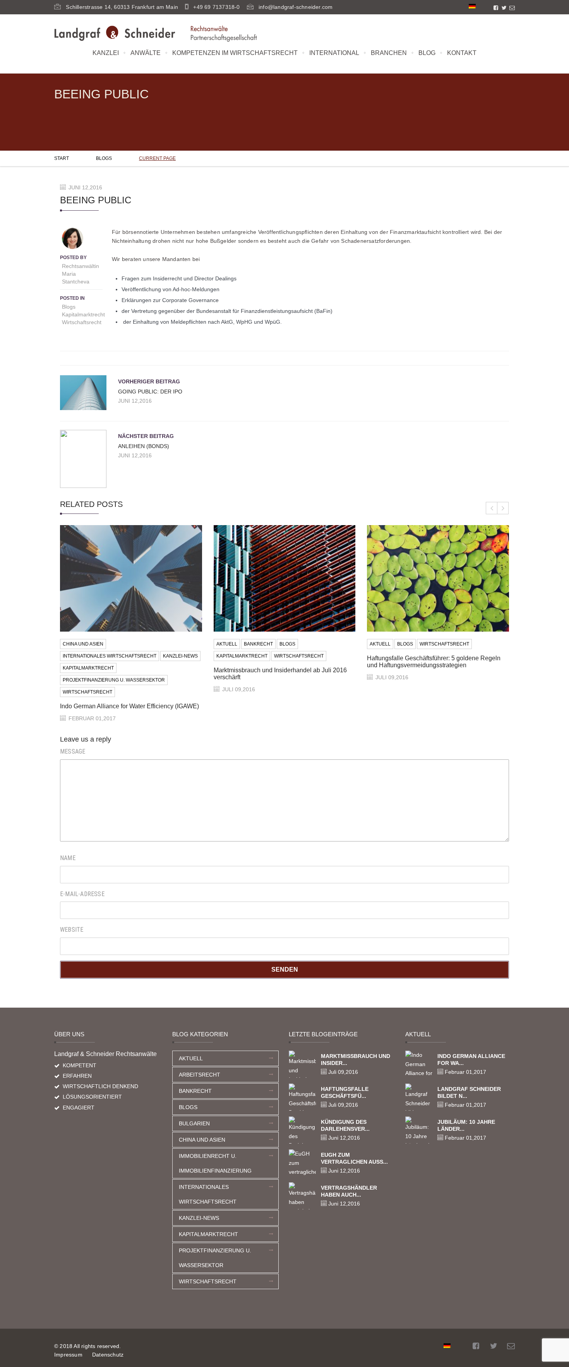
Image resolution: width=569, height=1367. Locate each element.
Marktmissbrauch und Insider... (355, 1059)
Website (71, 929)
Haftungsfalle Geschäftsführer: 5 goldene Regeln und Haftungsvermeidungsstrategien (433, 661)
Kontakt (461, 53)
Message (72, 751)
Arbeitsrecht (199, 1075)
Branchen (389, 53)
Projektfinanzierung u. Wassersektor (114, 680)
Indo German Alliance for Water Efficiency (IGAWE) (129, 706)
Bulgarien (194, 1123)
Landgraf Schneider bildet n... (469, 1092)
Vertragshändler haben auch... (349, 1191)
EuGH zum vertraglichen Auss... (354, 1158)
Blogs (104, 158)
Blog (426, 53)
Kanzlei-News (180, 656)
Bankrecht (258, 644)
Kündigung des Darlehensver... (345, 1125)
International (334, 53)
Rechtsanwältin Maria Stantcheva (80, 274)
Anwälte (145, 53)
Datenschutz (107, 1355)
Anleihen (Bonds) (143, 446)
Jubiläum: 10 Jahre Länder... (466, 1125)
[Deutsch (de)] (472, 6)
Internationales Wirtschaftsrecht (109, 656)
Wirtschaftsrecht (81, 322)
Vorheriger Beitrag (149, 381)
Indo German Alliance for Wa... (471, 1059)
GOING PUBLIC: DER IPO (150, 391)
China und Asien (83, 644)
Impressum (68, 1355)
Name (67, 858)
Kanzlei (106, 53)
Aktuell (226, 644)
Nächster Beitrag (146, 436)
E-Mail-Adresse (82, 894)
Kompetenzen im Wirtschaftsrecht (235, 53)
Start (61, 158)
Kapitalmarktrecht (83, 314)
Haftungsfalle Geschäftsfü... (344, 1092)
